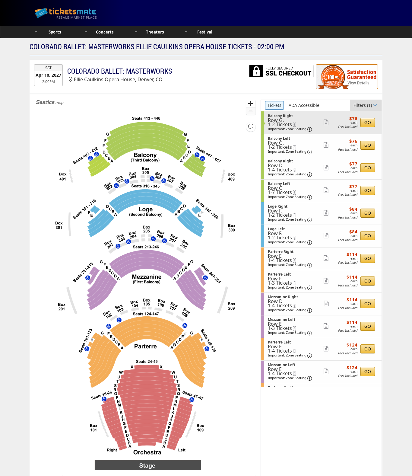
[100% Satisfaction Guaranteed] (347, 76)
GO (367, 122)
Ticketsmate (94, 13)
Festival (204, 32)
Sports (55, 32)
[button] (250, 103)
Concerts (104, 32)
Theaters (155, 32)
